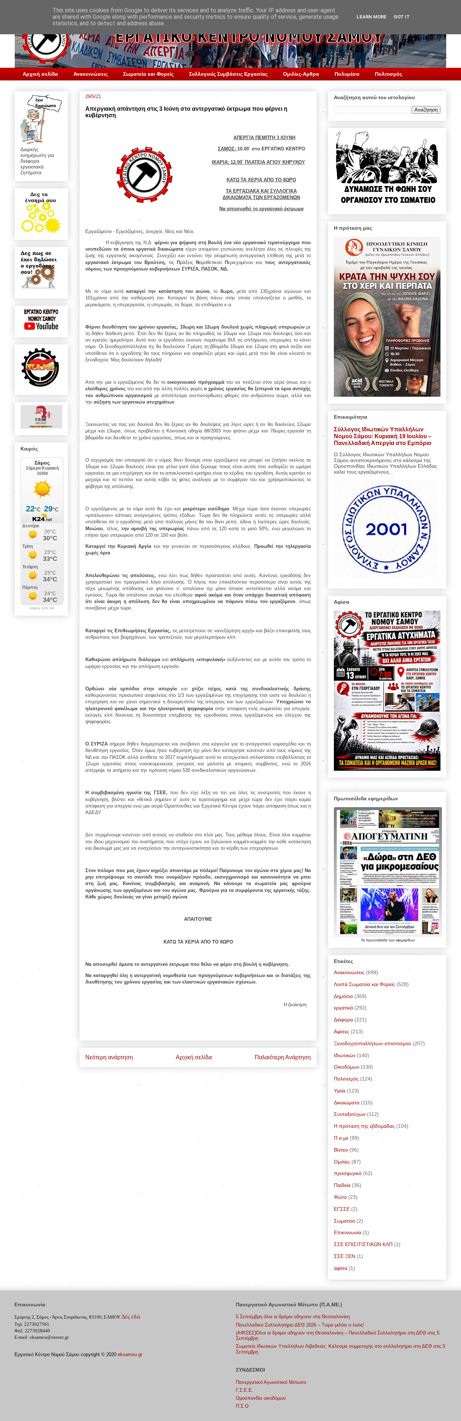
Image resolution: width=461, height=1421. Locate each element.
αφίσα (340, 1268)
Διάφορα (343, 1019)
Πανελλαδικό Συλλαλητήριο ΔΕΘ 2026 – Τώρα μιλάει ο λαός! (300, 1325)
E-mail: (21, 1337)
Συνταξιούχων (350, 1114)
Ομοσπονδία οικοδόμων (261, 1398)
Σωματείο (344, 1221)
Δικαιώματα (346, 1102)
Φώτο (340, 1197)
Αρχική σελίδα (40, 74)
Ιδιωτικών (344, 1055)
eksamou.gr (130, 1354)
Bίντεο (341, 1150)
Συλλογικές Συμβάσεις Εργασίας (228, 74)
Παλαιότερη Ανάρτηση (283, 1057)
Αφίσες (341, 1031)
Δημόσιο (343, 996)
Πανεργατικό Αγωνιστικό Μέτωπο (271, 1382)
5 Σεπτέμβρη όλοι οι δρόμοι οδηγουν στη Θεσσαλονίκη (293, 1316)
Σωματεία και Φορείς (148, 74)
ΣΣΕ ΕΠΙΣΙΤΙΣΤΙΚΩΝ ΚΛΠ (363, 1244)
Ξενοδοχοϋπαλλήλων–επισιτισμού (372, 1043)
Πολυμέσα (347, 74)
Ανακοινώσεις (90, 74)
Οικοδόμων (346, 1067)
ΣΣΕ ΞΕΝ (344, 1256)
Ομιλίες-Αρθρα (301, 74)
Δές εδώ (130, 1317)
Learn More (371, 16)
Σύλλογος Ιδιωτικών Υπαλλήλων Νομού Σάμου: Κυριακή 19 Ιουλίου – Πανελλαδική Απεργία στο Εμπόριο (382, 436)
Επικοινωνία (347, 1232)
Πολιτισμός (388, 74)
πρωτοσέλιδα (377, 940)
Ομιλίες (342, 1162)
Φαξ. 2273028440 (32, 1330)
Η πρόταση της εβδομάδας (364, 1126)
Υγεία (339, 1091)
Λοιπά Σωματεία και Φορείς (364, 984)
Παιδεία (342, 1185)
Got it (402, 16)
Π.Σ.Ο (242, 1406)
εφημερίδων (405, 940)
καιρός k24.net (42, 608)
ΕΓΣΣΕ (342, 1209)
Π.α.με (341, 1138)
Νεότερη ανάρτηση (109, 1057)
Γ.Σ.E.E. (244, 1390)
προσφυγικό (348, 1173)
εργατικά (343, 1008)
